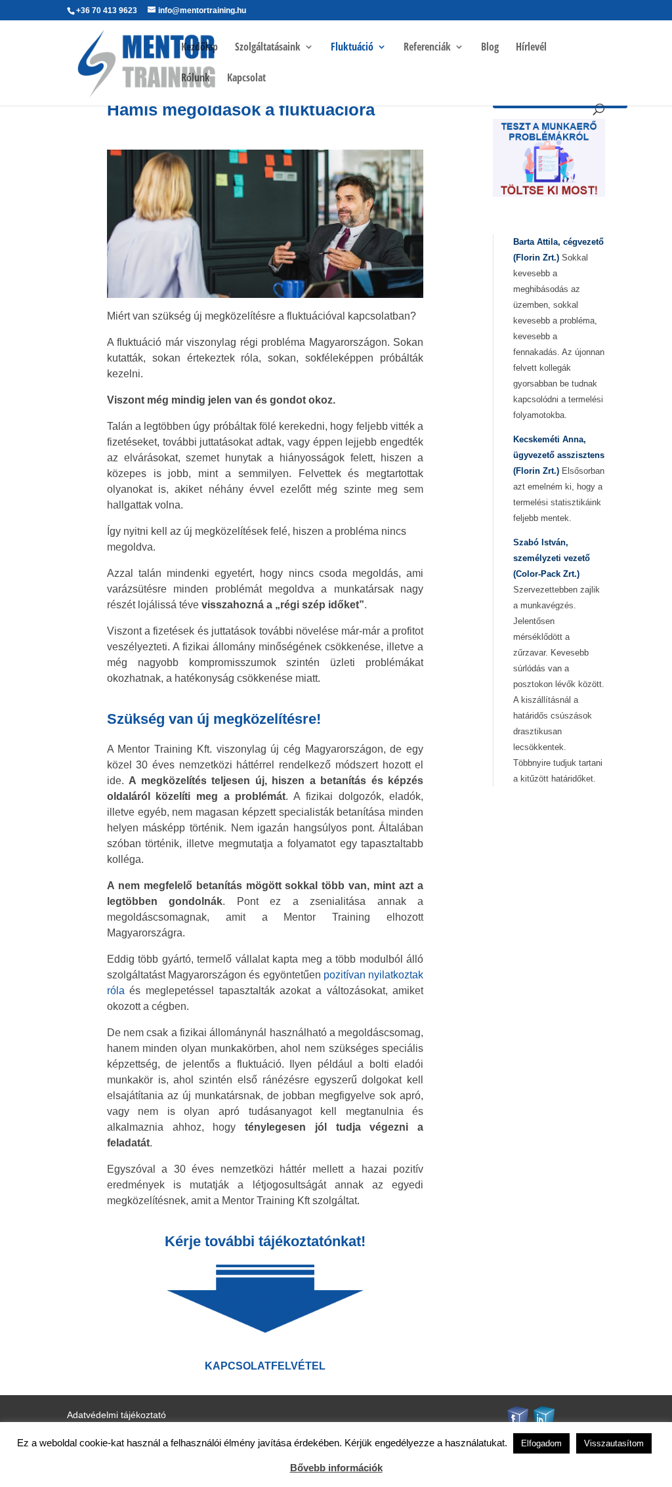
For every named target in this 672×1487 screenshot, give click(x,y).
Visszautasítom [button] (614, 1443)
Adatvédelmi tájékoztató (116, 1415)
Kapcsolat (246, 79)
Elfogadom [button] (541, 1443)
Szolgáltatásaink (268, 48)
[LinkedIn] (544, 1417)
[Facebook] (518, 1417)
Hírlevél (531, 48)
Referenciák (427, 48)
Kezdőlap (199, 48)
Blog (490, 48)
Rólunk (195, 79)
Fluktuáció (352, 48)
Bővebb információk (336, 1467)
